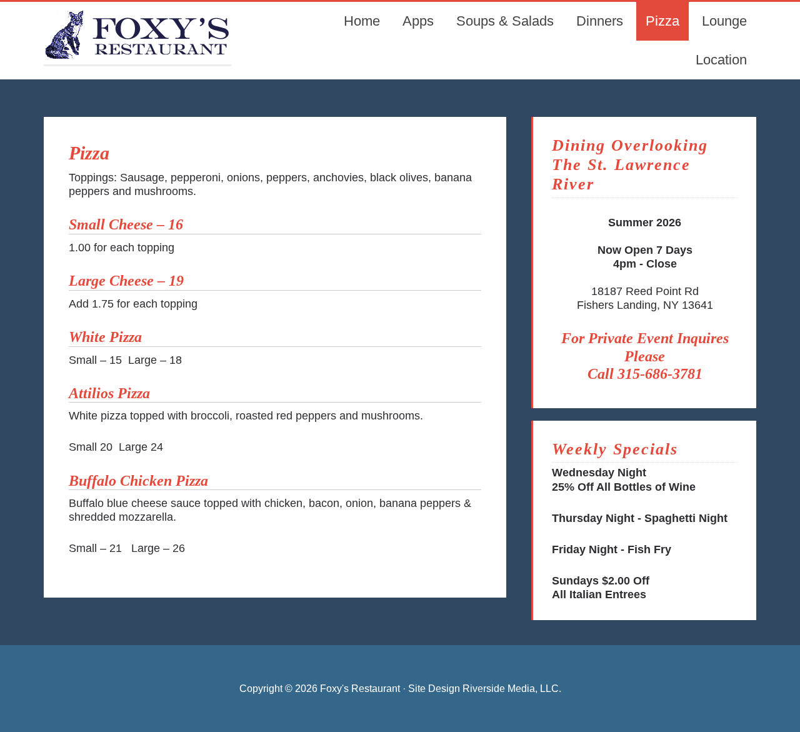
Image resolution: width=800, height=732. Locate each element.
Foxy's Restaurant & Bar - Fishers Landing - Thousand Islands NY (137, 33)
